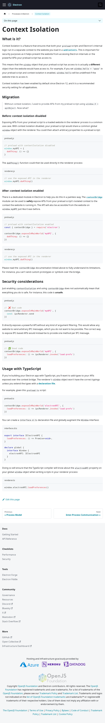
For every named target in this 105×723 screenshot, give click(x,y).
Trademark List (70, 693)
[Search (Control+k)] (100, 4)
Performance (9, 554)
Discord (6, 603)
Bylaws (65, 710)
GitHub (6, 637)
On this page (10, 20)
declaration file (46, 383)
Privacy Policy (52, 710)
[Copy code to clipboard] (99, 145)
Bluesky (6, 608)
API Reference (9, 538)
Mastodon (7, 617)
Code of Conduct (80, 710)
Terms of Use (36, 710)
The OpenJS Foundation (15, 710)
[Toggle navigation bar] (4, 5)
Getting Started (10, 534)
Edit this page (13, 499)
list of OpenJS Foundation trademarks (46, 696)
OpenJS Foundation (28, 686)
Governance (8, 595)
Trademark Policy (48, 693)
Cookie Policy (65, 714)
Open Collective (10, 641)
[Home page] (4, 14)
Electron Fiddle (10, 579)
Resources (7, 599)
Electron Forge (9, 574)
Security (6, 559)
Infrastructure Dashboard (15, 646)
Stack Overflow (10, 621)
